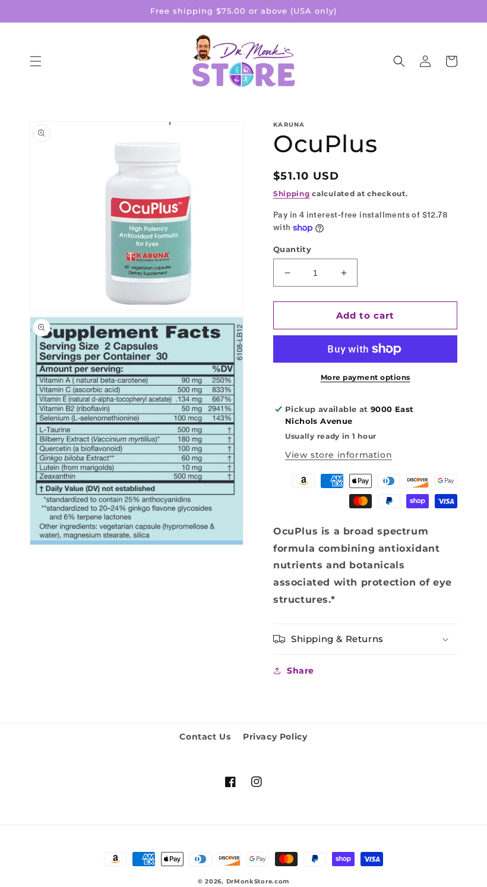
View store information (338, 454)
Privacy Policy (275, 736)
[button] (36, 61)
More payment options (365, 377)
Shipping (291, 193)
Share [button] (300, 670)
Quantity (292, 249)
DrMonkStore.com (258, 881)
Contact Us (204, 736)
